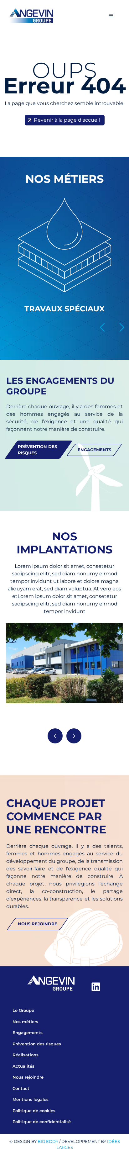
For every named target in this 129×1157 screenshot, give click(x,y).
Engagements (28, 1032)
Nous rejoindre (28, 1077)
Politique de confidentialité (42, 1121)
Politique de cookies (34, 1110)
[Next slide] (121, 327)
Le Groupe (23, 1010)
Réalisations (26, 1054)
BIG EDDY (48, 1141)
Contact (21, 1088)
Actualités (23, 1066)
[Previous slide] (102, 327)
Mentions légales (31, 1099)
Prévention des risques (37, 1043)
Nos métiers (25, 1021)
